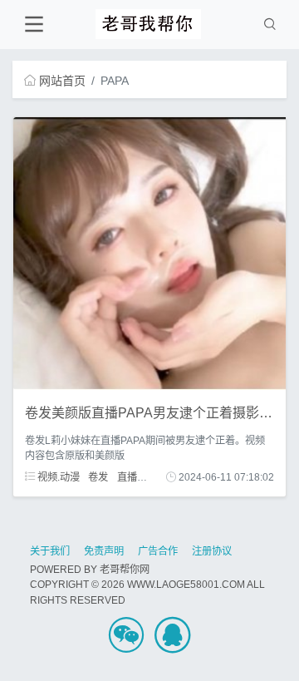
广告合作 (158, 551)
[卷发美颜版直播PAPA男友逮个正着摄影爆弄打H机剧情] (149, 252)
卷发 (98, 477)
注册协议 (212, 551)
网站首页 (62, 80)
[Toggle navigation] (34, 24)
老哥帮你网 (125, 569)
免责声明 (104, 551)
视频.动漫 (57, 477)
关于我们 (50, 551)
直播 (127, 477)
